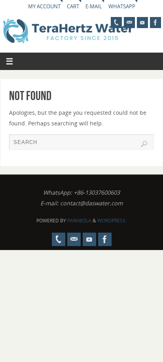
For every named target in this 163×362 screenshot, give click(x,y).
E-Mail (93, 6)
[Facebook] (155, 22)
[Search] (144, 144)
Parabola (79, 220)
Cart (73, 6)
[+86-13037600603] (116, 22)
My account (44, 6)
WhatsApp (121, 6)
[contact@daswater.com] (129, 22)
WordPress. (112, 220)
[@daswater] (142, 22)
